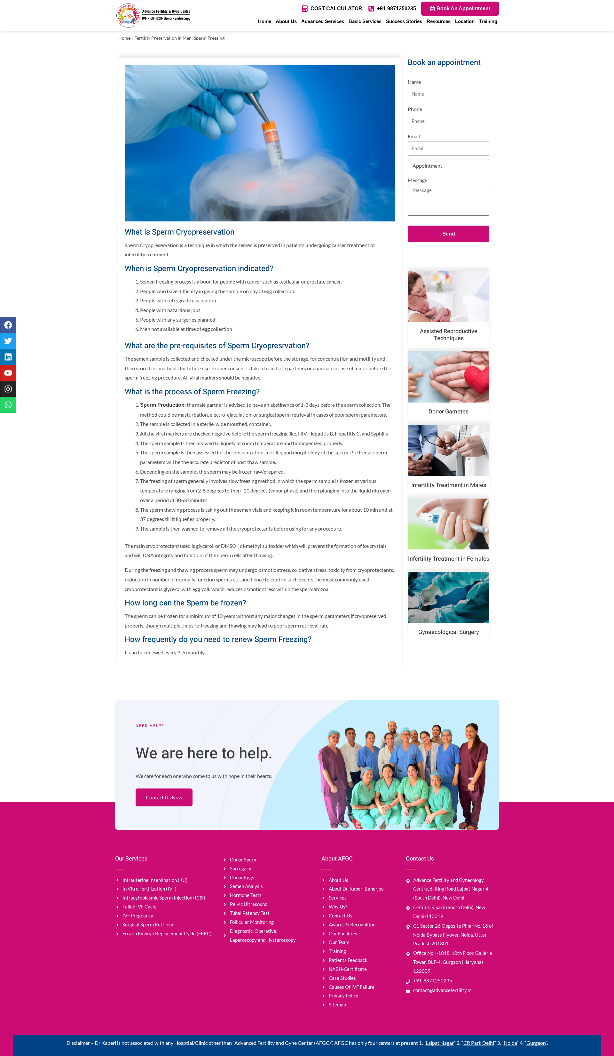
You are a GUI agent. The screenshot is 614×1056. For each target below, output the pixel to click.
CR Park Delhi (478, 1043)
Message (417, 180)
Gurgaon (536, 1043)
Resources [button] (439, 21)
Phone (415, 109)
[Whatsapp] (8, 405)
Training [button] (488, 21)
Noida (510, 1043)
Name (414, 82)
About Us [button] (286, 21)
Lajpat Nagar (440, 1043)
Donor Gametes (448, 411)
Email (414, 136)
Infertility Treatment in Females (448, 559)
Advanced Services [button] (322, 21)
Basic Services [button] (365, 21)
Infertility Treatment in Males (448, 485)
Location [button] (465, 21)
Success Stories (404, 21)
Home (264, 21)
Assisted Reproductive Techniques (448, 335)
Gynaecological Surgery (448, 632)
